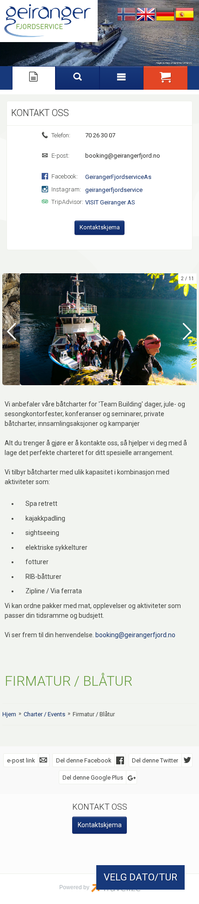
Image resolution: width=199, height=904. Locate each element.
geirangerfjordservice (114, 189)
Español (184, 15)
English (145, 15)
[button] (165, 77)
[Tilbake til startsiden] (49, 21)
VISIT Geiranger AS (110, 202)
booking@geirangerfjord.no (135, 635)
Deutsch (165, 15)
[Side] (34, 77)
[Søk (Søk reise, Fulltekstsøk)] (78, 77)
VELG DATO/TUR (140, 877)
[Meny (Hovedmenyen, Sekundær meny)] (121, 77)
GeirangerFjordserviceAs (118, 176)
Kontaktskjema (100, 227)
